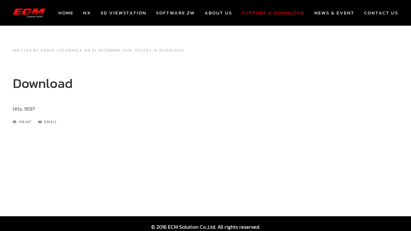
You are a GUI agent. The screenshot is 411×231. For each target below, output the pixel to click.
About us (218, 12)
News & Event (334, 12)
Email (50, 121)
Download (171, 50)
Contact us (381, 12)
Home (66, 12)
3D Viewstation (123, 12)
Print (25, 121)
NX (87, 12)
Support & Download (273, 12)
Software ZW (175, 12)
